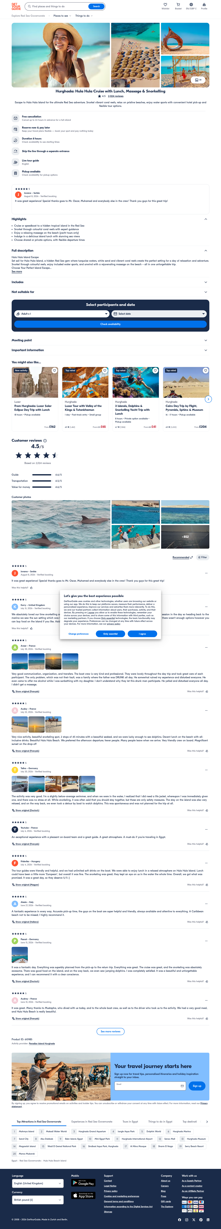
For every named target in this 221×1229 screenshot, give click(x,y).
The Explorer (167, 1206)
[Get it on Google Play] (83, 1183)
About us (165, 1180)
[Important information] (205, 350)
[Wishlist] (165, 4)
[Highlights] (205, 219)
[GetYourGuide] (16, 6)
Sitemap (108, 1211)
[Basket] (178, 4)
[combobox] (56, 6)
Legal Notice (110, 1186)
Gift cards (166, 1201)
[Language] (191, 4)
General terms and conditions (119, 1201)
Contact (108, 1180)
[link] (35, 399)
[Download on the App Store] (83, 1195)
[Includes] (205, 282)
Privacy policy (110, 1191)
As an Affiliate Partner (193, 1191)
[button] (110, 96)
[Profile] (204, 4)
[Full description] (205, 250)
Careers (165, 1186)
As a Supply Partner (192, 1180)
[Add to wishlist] (54, 370)
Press (163, 1196)
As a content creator (192, 1186)
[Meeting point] (205, 340)
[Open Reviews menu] (206, 573)
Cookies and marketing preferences (121, 1196)
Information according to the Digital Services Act (128, 1206)
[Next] (208, 399)
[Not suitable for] (205, 292)
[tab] (39, 1121)
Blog (163, 1191)
